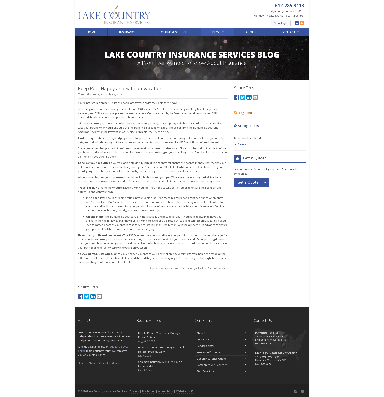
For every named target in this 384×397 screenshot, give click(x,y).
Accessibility (165, 391)
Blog (218, 31)
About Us (202, 333)
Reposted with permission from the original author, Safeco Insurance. (189, 268)
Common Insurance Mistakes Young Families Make (160, 366)
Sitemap (116, 363)
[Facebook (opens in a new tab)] (297, 23)
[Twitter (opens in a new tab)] (86, 296)
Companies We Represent (212, 365)
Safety (242, 144)
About (253, 31)
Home (91, 32)
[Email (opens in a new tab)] (99, 296)
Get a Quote (247, 182)
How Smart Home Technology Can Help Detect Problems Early (161, 351)
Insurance (129, 31)
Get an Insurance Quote (211, 358)
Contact (290, 31)
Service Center (205, 346)
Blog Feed (245, 113)
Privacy (134, 391)
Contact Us (203, 339)
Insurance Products (208, 352)
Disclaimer (148, 391)
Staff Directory (205, 371)
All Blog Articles (248, 126)
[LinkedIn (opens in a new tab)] (93, 296)
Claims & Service (176, 31)
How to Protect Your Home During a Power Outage (159, 337)
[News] (302, 23)
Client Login (281, 23)
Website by (185, 391)
